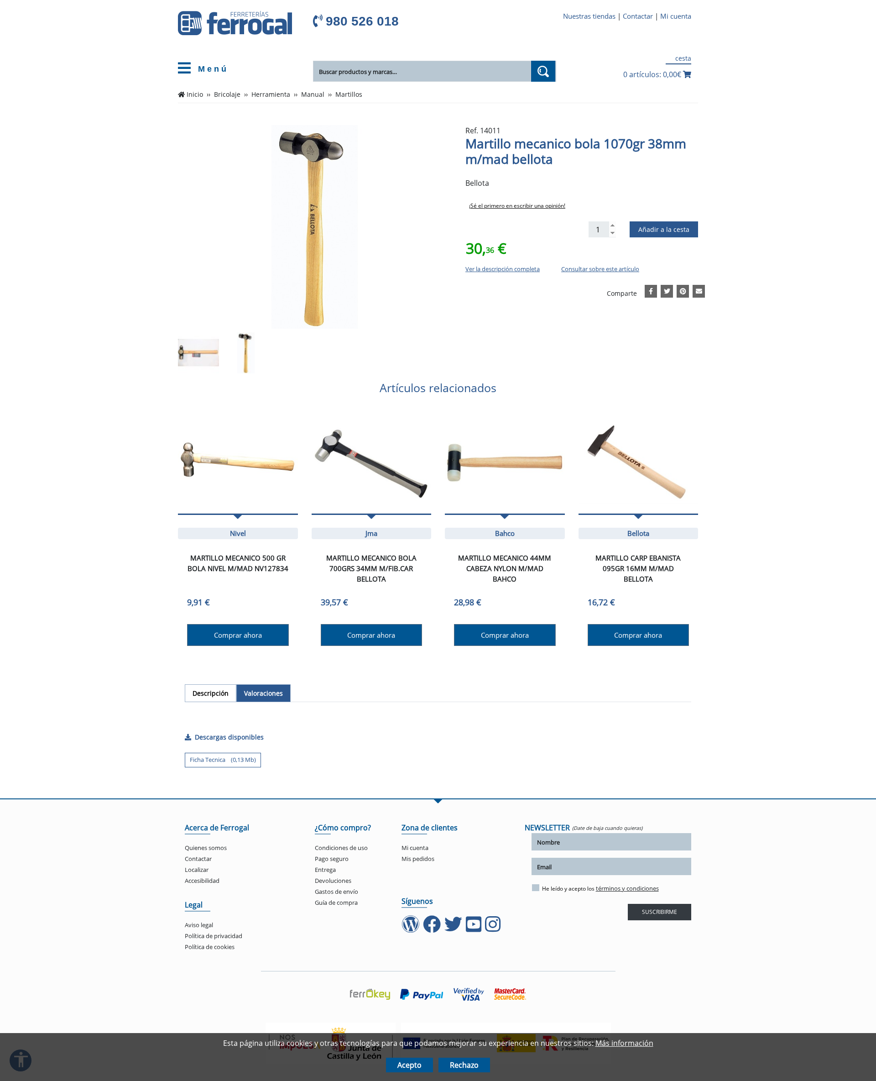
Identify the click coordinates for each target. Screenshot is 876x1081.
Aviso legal (199, 925)
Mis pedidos (418, 859)
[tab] (210, 693)
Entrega (325, 870)
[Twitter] (667, 289)
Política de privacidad (213, 936)
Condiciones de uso (341, 848)
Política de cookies (210, 947)
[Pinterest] (683, 289)
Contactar (638, 16)
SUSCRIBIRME (659, 912)
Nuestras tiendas (589, 16)
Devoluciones (333, 880)
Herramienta (270, 94)
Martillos (348, 94)
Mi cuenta (675, 16)
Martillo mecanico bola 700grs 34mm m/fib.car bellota (371, 568)
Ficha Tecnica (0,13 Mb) (223, 760)
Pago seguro (332, 859)
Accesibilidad (202, 880)
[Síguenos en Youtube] (474, 928)
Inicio (195, 94)
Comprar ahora (238, 635)
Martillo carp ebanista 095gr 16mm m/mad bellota (638, 568)
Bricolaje (227, 94)
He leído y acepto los (600, 888)
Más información (624, 1043)
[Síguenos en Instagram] (493, 928)
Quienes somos (206, 848)
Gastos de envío (336, 891)
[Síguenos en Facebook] (433, 928)
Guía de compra (336, 902)
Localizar (197, 870)
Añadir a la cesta (663, 229)
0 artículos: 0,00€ (653, 74)
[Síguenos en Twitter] (454, 928)
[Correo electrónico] (699, 289)
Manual (312, 94)
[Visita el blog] (411, 928)
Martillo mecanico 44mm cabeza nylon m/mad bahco (504, 568)
